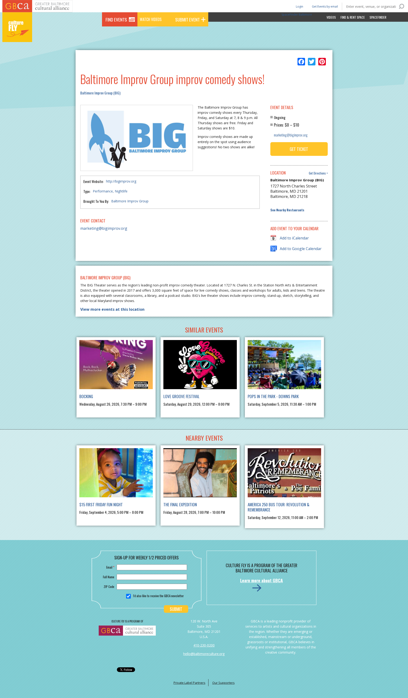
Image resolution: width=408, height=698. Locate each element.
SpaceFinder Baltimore (296, 15)
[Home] (17, 35)
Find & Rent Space (352, 17)
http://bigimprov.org (121, 181)
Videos (331, 17)
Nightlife (121, 191)
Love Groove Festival (181, 396)
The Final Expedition (180, 504)
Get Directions (317, 173)
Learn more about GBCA (261, 580)
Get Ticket (299, 149)
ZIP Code (109, 586)
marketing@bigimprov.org (103, 228)
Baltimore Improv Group (130, 201)
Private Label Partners (189, 683)
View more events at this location (112, 309)
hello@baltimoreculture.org (204, 653)
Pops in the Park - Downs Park (273, 396)
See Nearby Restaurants (287, 210)
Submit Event (187, 19)
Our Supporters (223, 683)
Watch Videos (151, 19)
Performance (103, 191)
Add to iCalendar (294, 238)
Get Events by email (325, 6)
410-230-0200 (204, 645)
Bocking (86, 396)
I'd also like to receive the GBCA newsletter (158, 595)
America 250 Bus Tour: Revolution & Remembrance (278, 507)
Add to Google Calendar (301, 248)
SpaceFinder (378, 17)
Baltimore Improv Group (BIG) (100, 92)
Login (299, 6)
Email (110, 567)
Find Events (116, 19)
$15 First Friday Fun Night (101, 504)
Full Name (108, 577)
